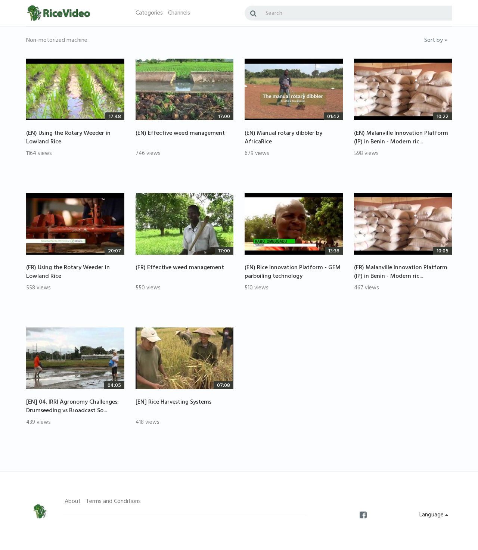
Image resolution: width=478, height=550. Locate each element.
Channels (179, 13)
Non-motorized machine (56, 40)
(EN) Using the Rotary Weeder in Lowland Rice (68, 138)
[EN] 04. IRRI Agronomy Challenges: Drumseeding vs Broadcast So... (72, 407)
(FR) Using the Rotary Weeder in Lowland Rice (68, 272)
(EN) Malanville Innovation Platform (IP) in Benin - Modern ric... (401, 138)
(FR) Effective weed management (180, 268)
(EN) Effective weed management (180, 133)
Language (432, 515)
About (73, 501)
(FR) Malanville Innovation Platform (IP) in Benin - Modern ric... (400, 272)
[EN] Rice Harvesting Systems (173, 402)
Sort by (434, 40)
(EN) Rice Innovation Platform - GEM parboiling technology (293, 272)
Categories (149, 13)
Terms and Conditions (113, 501)
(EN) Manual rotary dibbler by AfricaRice (283, 138)
